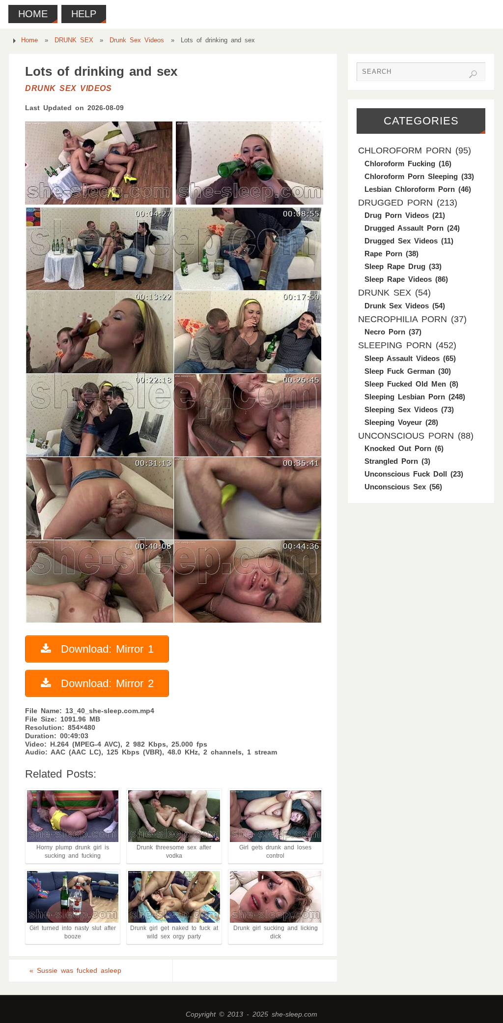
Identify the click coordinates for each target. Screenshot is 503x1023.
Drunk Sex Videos (137, 40)
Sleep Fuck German (399, 371)
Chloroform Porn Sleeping (411, 176)
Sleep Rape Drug (394, 266)
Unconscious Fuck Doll (405, 474)
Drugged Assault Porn (404, 228)
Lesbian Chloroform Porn (409, 189)
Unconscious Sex (395, 486)
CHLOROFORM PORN (404, 150)
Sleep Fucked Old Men (405, 384)
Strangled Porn (391, 461)
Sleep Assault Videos (402, 358)
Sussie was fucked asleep (75, 970)
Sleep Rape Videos (398, 279)
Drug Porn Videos (396, 215)
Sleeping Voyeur (393, 422)
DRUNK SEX (74, 40)
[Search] (473, 74)
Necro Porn (384, 332)
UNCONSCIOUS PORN (406, 436)
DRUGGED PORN (395, 203)
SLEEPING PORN (395, 345)
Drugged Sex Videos (401, 241)
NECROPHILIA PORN (402, 319)
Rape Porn (383, 253)
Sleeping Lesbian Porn (404, 396)
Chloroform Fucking (399, 163)
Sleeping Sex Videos (401, 409)
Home (29, 40)
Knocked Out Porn (397, 448)
